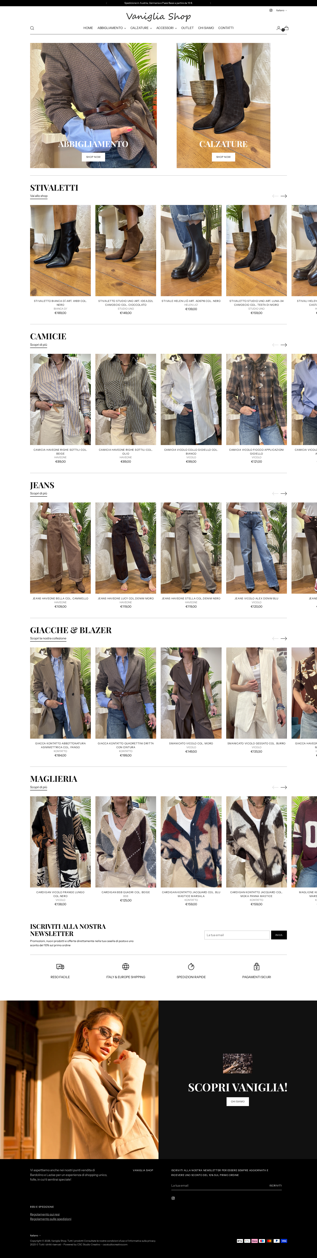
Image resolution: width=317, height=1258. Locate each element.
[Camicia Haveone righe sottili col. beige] (60, 399)
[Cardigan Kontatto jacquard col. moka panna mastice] (256, 841)
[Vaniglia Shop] (158, 17)
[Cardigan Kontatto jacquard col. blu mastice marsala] (191, 841)
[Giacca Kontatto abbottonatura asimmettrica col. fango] (60, 693)
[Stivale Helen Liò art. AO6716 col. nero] (191, 250)
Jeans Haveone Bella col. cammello (60, 598)
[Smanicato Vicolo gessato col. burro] (256, 693)
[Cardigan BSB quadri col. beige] (125, 841)
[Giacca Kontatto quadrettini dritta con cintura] (125, 693)
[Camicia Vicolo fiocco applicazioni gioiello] (256, 399)
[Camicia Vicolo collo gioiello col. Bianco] (191, 399)
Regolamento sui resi (45, 1214)
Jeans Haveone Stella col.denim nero (191, 598)
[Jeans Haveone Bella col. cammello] (60, 548)
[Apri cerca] (32, 28)
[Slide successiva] (284, 196)
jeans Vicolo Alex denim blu (256, 598)
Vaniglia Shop (58, 1240)
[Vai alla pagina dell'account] (277, 28)
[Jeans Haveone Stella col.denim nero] (191, 548)
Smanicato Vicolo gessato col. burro (256, 743)
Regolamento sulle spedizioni (50, 1219)
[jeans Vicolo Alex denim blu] (256, 548)
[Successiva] (210, 3)
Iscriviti (275, 1185)
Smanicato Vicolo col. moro (191, 743)
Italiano (280, 10)
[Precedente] (107, 3)
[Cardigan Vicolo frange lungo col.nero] (60, 841)
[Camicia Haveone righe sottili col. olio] (125, 399)
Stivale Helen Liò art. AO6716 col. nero (191, 300)
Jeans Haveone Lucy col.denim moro (126, 598)
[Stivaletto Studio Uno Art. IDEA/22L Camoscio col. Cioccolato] (125, 250)
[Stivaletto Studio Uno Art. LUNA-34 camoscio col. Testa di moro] (256, 250)
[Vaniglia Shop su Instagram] (271, 10)
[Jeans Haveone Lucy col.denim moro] (125, 548)
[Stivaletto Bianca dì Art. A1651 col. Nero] (60, 250)
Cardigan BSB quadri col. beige (126, 892)
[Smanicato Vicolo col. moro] (191, 693)
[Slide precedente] (275, 196)
